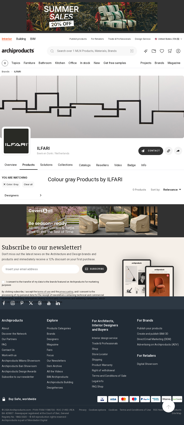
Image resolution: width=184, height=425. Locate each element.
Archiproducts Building (60, 382)
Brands (51, 333)
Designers (53, 339)
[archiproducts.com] (18, 51)
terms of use (43, 291)
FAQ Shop (98, 386)
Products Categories (59, 328)
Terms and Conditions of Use (135, 409)
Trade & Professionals (119, 39)
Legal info (98, 381)
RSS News (158, 409)
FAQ (4, 344)
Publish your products (149, 328)
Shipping (97, 359)
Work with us (9, 355)
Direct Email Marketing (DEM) (154, 339)
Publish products (78, 39)
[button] (168, 39)
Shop (95, 348)
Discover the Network (14, 333)
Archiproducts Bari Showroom (19, 366)
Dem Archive (54, 366)
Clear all (28, 184)
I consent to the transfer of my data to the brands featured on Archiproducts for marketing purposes (50, 283)
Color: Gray (12, 184)
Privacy (82, 409)
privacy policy (66, 291)
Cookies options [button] (97, 410)
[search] (52, 51)
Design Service (143, 39)
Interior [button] (7, 39)
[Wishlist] (161, 51)
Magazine (53, 344)
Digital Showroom (147, 363)
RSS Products (174, 409)
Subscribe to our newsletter (18, 376)
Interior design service (105, 338)
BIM (32, 39)
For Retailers (97, 39)
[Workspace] (153, 51)
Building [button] (21, 39)
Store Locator (100, 354)
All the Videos (55, 371)
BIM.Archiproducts (57, 376)
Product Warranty (102, 365)
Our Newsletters (56, 360)
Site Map (176, 413)
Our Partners (9, 339)
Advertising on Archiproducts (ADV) (158, 344)
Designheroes (55, 387)
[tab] (181, 39)
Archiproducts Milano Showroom (21, 360)
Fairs (49, 349)
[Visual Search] (132, 51)
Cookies (113, 409)
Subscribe (97, 268)
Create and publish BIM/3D (152, 333)
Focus (50, 355)
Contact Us (8, 349)
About (5, 328)
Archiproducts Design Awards (19, 371)
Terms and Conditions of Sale (109, 375)
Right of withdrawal (103, 370)
